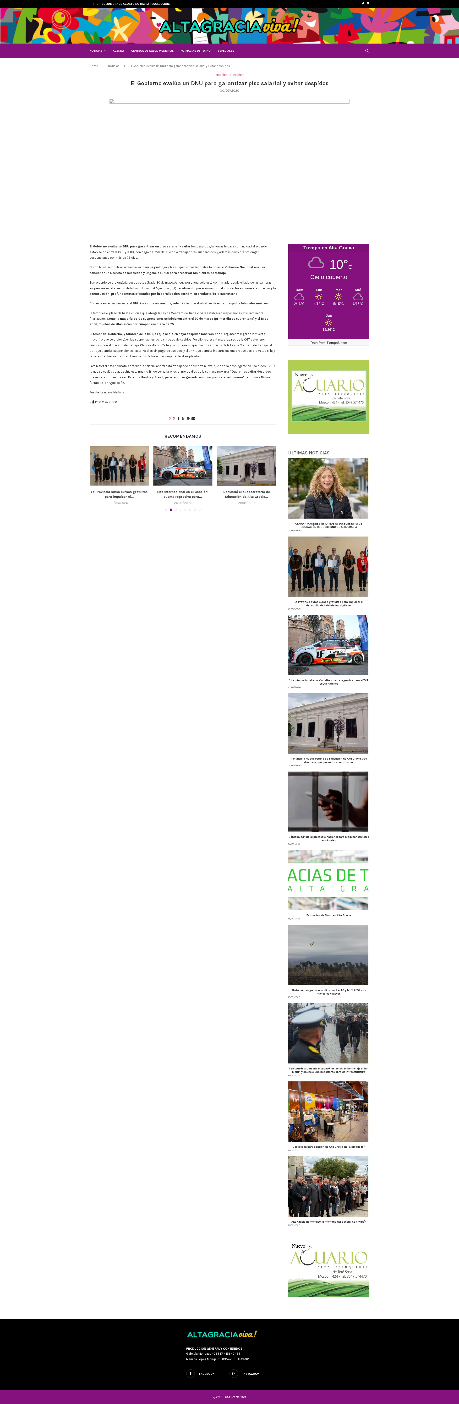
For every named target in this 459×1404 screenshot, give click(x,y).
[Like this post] (173, 419)
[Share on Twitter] (183, 419)
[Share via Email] (193, 419)
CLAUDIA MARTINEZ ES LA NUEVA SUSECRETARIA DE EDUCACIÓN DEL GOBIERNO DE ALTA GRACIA (328, 525)
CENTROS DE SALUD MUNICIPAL (152, 50)
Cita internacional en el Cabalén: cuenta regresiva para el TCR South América (329, 682)
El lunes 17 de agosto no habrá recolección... (136, 4)
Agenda (118, 50)
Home (94, 66)
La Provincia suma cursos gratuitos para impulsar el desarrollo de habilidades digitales (329, 603)
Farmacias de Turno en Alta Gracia (328, 915)
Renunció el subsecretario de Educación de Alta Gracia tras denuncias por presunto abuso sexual (329, 760)
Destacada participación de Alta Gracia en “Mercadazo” (329, 1146)
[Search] (367, 51)
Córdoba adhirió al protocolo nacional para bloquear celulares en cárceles (329, 838)
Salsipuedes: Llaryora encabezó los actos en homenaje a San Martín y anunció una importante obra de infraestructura (328, 1070)
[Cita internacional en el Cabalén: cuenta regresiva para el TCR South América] (119, 466)
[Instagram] (368, 4)
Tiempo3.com (337, 343)
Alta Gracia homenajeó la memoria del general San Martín (328, 1221)
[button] (93, 4)
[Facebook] (363, 4)
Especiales (226, 50)
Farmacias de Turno (196, 50)
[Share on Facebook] (179, 419)
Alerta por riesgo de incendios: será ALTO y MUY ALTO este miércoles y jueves (328, 992)
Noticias (96, 50)
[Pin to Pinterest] (188, 419)
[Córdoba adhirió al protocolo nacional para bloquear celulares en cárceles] (246, 466)
